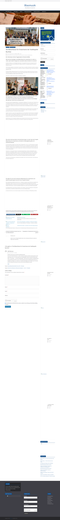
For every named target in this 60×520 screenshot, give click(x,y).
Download (44, 11)
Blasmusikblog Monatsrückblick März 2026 (45, 468)
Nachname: (42, 48)
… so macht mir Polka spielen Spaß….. (50, 405)
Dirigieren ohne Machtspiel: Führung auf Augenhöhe (47, 474)
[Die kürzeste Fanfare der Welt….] (44, 274)
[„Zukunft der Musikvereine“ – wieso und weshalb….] (44, 142)
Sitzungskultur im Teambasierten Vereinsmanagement (30, 232)
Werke (21, 11)
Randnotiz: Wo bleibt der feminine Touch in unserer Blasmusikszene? (13, 232)
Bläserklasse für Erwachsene (21, 217)
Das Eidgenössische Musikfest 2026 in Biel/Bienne (46, 463)
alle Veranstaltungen (43, 99)
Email (6, 291)
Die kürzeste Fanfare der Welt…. (50, 273)
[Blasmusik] (30, 13)
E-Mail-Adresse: (42, 53)
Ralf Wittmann (10, 251)
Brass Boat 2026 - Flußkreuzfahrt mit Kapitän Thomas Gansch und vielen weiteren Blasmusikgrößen (51, 93)
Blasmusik (30, 5)
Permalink (16, 252)
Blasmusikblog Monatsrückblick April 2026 (45, 464)
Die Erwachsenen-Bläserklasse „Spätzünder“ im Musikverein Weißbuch (27, 221)
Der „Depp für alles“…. (49, 339)
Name (6, 287)
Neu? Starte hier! (8, 11)
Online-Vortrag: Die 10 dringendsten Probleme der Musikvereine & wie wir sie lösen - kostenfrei (51, 71)
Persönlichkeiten (37, 11)
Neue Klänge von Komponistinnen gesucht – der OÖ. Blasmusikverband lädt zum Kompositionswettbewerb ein (51, 80)
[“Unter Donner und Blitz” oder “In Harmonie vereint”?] (44, 208)
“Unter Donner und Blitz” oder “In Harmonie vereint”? (50, 206)
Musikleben (16, 11)
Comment (7, 275)
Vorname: (41, 44)
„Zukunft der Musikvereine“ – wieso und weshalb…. (50, 140)
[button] (11, 11)
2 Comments (49, 210)
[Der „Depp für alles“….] (44, 340)
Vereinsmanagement (27, 11)
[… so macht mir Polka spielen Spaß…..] (44, 406)
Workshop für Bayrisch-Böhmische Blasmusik (50, 87)
